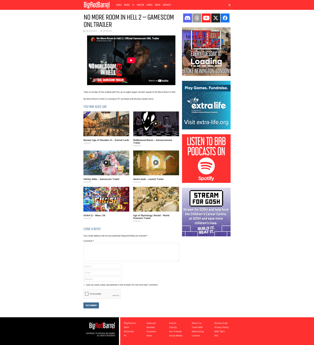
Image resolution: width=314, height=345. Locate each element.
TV (133, 5)
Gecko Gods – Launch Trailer (148, 179)
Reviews (150, 327)
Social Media (175, 335)
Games (119, 5)
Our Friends (175, 331)
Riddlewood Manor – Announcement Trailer (152, 141)
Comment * (88, 241)
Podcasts (167, 5)
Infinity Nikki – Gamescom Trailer (101, 179)
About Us (197, 323)
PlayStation (130, 323)
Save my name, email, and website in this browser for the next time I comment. (122, 284)
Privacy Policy (221, 327)
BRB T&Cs (219, 331)
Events (172, 323)
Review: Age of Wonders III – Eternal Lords (106, 140)
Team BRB (197, 327)
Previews (151, 331)
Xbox (126, 327)
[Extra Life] (206, 128)
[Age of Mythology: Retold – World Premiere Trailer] (156, 199)
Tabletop (140, 5)
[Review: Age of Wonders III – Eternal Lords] (106, 123)
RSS (216, 335)
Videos (157, 5)
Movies (127, 5)
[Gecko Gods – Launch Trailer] (156, 162)
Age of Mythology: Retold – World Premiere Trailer (151, 217)
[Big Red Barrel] (96, 9)
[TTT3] (206, 75)
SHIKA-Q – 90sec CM (94, 215)
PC (125, 335)
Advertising (198, 331)
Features (151, 323)
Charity (173, 327)
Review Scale (221, 323)
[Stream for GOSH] (206, 235)
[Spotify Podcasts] (206, 182)
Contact (196, 335)
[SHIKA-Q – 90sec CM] (106, 199)
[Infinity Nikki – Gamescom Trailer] (106, 162)
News (149, 335)
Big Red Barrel (91, 31)
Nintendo (129, 331)
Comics (149, 5)
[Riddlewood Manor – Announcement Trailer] (156, 123)
